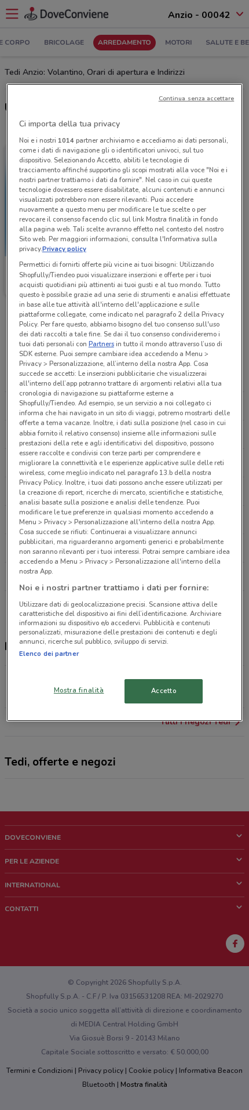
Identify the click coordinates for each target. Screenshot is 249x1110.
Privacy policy (64, 248)
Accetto (164, 690)
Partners (101, 344)
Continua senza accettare (197, 98)
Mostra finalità (79, 690)
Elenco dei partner (49, 653)
